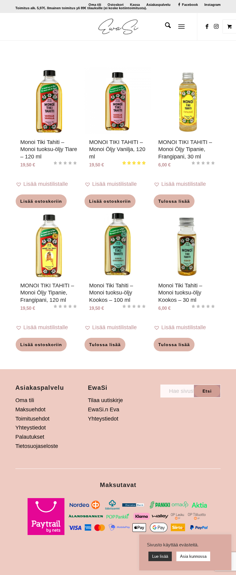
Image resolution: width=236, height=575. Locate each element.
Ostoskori (116, 4)
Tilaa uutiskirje (105, 400)
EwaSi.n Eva (103, 409)
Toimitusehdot (32, 419)
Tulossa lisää (174, 201)
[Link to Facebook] (206, 26)
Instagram (212, 4)
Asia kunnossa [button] (193, 556)
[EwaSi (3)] (118, 26)
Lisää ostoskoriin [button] (41, 201)
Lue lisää (160, 556)
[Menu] (181, 26)
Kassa (135, 4)
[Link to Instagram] (216, 26)
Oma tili (94, 4)
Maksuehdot (30, 409)
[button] (49, 184)
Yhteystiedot (30, 428)
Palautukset (29, 437)
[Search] (165, 26)
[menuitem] (94, 4)
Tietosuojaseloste (36, 446)
